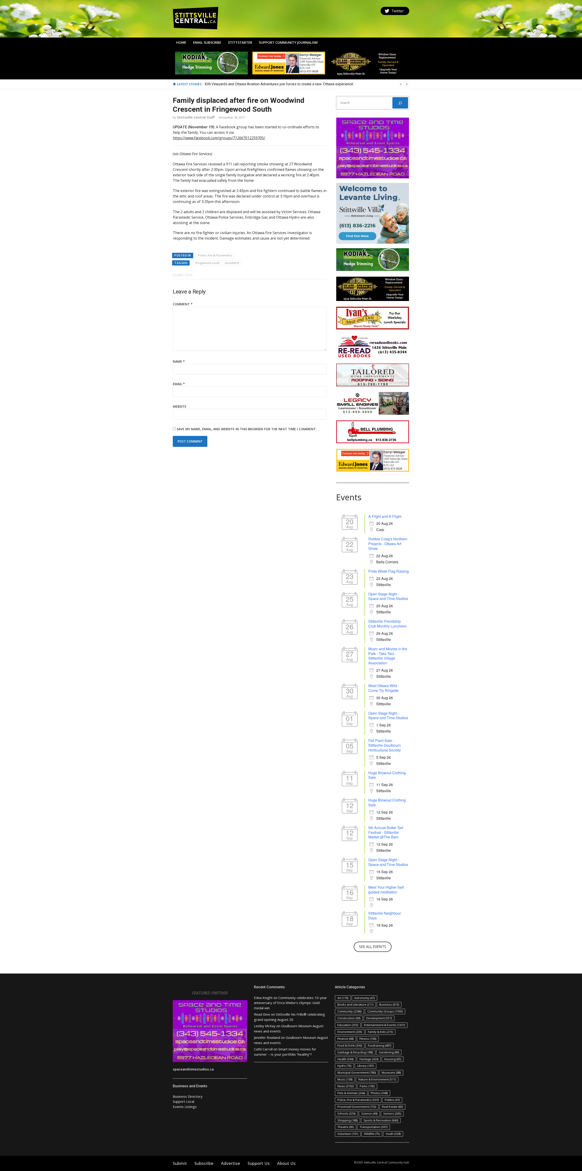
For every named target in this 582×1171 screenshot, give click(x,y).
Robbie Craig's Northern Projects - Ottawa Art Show (387, 543)
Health (345, 1059)
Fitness (367, 1039)
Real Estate (392, 1107)
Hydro (344, 1066)
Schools (346, 1113)
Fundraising (379, 1045)
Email (179, 384)
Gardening (389, 1052)
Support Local (183, 1101)
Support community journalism (288, 42)
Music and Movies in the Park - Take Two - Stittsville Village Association (387, 655)
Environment (349, 1032)
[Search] (400, 103)
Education (347, 1025)
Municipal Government (356, 1072)
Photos (379, 1093)
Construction (348, 1018)
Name (179, 361)
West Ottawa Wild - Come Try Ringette (383, 688)
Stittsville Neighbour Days (384, 915)
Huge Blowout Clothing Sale (387, 775)
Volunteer (347, 1134)
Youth (393, 1134)
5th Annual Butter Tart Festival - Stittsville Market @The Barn (385, 832)
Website (179, 406)
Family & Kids (380, 1032)
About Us (286, 1163)
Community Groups (385, 1011)
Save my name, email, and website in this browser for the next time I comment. (247, 429)
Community (349, 1011)
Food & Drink (349, 1045)
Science (369, 1113)
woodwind (232, 263)
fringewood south (207, 263)
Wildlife (372, 1134)
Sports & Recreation (381, 1120)
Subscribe (203, 1163)
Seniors (392, 1113)
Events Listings (185, 1106)
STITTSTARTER (240, 42)
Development (379, 1018)
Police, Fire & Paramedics (215, 255)
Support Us (259, 1163)
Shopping (347, 1120)
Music (344, 1079)
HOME (181, 42)
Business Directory (188, 1096)
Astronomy (364, 998)
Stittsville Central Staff (196, 117)
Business (389, 1004)
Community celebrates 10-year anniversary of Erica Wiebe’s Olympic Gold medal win (290, 1002)
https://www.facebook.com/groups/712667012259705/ (219, 137)
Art (342, 998)
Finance (345, 1039)
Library (365, 1066)
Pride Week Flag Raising (388, 571)
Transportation (373, 1127)
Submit (180, 1163)
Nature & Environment (377, 1079)
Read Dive (262, 1014)
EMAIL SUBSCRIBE (207, 42)
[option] (307, 84)
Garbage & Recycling (355, 1052)
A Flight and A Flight (384, 516)
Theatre (345, 1127)
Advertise (230, 1163)
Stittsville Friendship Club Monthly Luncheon (387, 624)
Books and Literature (355, 1004)
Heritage (368, 1059)
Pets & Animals (351, 1093)
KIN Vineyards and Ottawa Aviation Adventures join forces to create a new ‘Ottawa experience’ (279, 84)
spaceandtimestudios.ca (193, 1069)
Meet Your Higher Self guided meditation (386, 890)
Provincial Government (356, 1107)
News (345, 1086)
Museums (391, 1072)
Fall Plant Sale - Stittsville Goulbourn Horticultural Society (384, 745)
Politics (392, 1100)
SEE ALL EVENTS (372, 946)
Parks (367, 1086)
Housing (392, 1059)
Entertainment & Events (384, 1025)
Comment (183, 304)
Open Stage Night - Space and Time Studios (388, 596)
